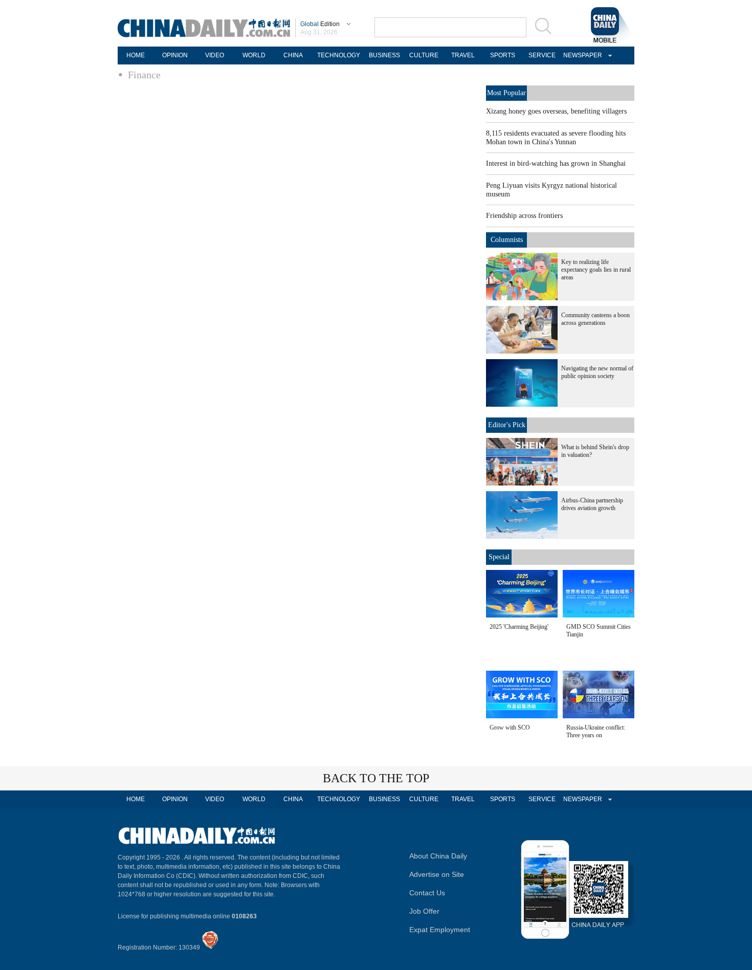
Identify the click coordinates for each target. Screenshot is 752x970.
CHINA (293, 55)
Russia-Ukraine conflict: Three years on (595, 731)
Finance (144, 74)
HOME (135, 55)
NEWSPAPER (581, 55)
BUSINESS (384, 55)
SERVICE (542, 55)
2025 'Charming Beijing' (519, 626)
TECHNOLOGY (338, 55)
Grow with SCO (510, 727)
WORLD (254, 55)
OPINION (175, 55)
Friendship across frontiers (524, 215)
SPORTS (502, 55)
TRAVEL (463, 55)
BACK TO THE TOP (376, 778)
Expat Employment (439, 929)
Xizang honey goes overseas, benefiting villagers (556, 111)
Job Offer (424, 911)
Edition (320, 24)
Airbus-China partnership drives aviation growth (592, 504)
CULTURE (423, 55)
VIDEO (214, 55)
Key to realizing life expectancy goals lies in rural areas (596, 269)
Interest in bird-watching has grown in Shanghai (556, 163)
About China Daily (438, 856)
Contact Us (427, 893)
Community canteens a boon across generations (595, 319)
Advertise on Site (436, 874)
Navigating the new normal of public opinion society (597, 372)
